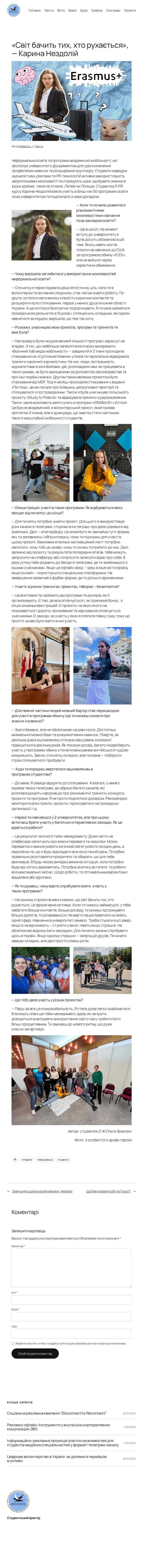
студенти (63, 1159)
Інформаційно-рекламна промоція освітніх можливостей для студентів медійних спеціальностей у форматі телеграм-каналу (62, 1443)
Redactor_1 (26, 146)
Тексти (39, 146)
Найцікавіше (45, 1159)
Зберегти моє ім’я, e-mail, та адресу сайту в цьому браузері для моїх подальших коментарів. (70, 1343)
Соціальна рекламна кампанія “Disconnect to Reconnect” (57, 1413)
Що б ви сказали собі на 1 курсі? (108, 1191)
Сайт (15, 1326)
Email (15, 1309)
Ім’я (15, 1292)
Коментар (18, 1246)
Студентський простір (23, 1518)
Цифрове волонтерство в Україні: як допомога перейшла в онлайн (57, 1459)
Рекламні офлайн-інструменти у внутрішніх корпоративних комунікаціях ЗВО (58, 1427)
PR (15, 1159)
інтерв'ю (27, 1159)
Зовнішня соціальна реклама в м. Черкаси (42, 1191)
